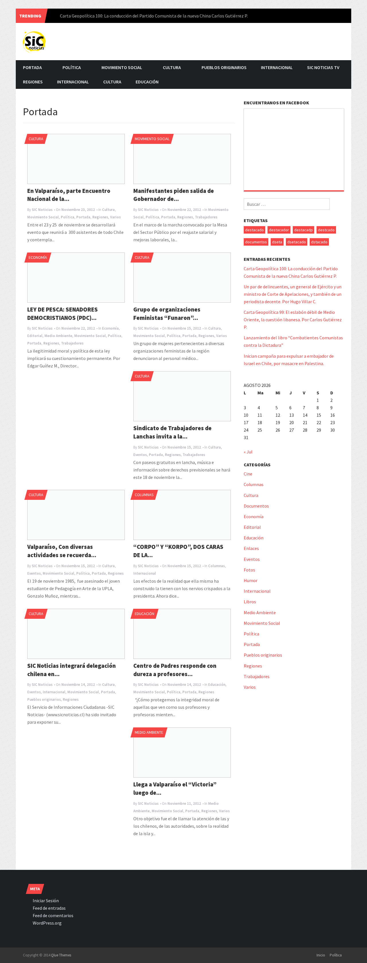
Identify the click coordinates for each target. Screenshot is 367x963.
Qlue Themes (61, 955)
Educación (147, 82)
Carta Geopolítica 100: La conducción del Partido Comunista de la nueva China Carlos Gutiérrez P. (154, 16)
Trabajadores (206, 217)
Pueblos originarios (224, 67)
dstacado (319, 241)
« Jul (248, 452)
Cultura (172, 67)
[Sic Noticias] (34, 40)
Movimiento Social (121, 67)
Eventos (140, 454)
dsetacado (296, 241)
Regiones (33, 82)
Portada (32, 67)
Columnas (144, 494)
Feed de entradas (49, 908)
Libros (250, 601)
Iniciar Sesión (46, 900)
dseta (277, 241)
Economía (38, 257)
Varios (115, 217)
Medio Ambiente (58, 335)
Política (72, 67)
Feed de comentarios (53, 915)
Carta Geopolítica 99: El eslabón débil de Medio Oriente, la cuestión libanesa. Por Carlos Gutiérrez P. (293, 319)
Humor (250, 580)
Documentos (256, 506)
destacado (254, 229)
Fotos (249, 570)
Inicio (321, 955)
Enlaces (251, 548)
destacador (279, 229)
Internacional (277, 67)
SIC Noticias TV (323, 67)
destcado (326, 229)
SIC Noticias (42, 209)
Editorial (34, 335)
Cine (248, 474)
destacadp (303, 229)
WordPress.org (47, 923)
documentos (256, 241)
